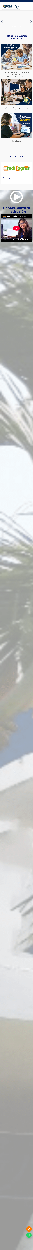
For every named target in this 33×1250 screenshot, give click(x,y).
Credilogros (8, 178)
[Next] (31, 20)
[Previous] (2, 20)
